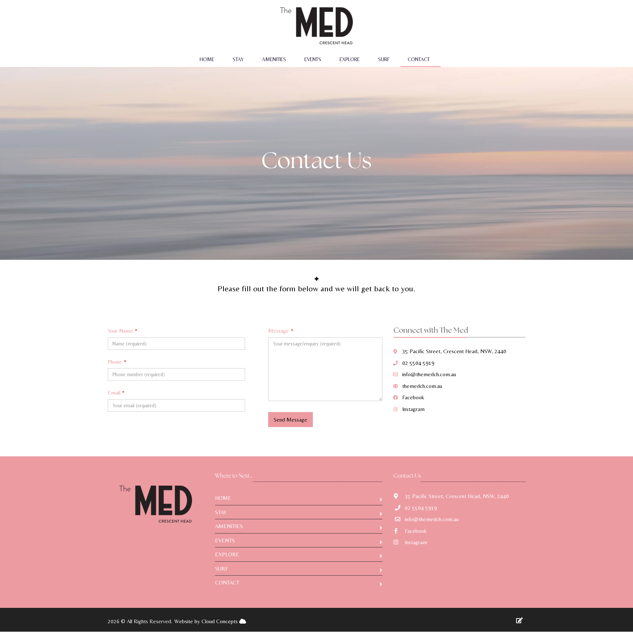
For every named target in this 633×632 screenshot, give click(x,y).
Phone (117, 362)
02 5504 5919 (418, 363)
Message (280, 331)
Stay (238, 59)
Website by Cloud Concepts (206, 621)
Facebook (413, 397)
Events (312, 59)
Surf (383, 59)
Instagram (413, 409)
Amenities (274, 59)
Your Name (122, 331)
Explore (350, 59)
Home (207, 59)
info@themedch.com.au (429, 374)
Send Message (290, 419)
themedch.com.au (422, 386)
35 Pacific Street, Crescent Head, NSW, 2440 (454, 351)
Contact (419, 59)
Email (116, 392)
